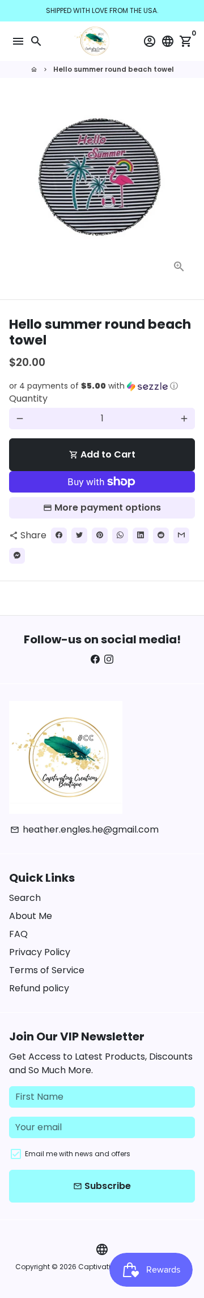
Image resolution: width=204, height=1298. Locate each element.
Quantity (28, 398)
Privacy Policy (39, 952)
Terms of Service (46, 970)
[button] (102, 386)
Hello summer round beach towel (113, 69)
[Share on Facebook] (59, 535)
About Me (30, 915)
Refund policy (39, 988)
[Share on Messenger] (17, 556)
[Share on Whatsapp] (120, 535)
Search (25, 897)
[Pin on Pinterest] (100, 535)
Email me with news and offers (77, 1153)
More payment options (107, 507)
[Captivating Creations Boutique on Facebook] (95, 659)
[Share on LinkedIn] (140, 535)
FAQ (18, 933)
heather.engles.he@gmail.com (84, 829)
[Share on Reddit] (161, 535)
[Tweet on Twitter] (79, 535)
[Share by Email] (181, 535)
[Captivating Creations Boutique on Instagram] (108, 659)
